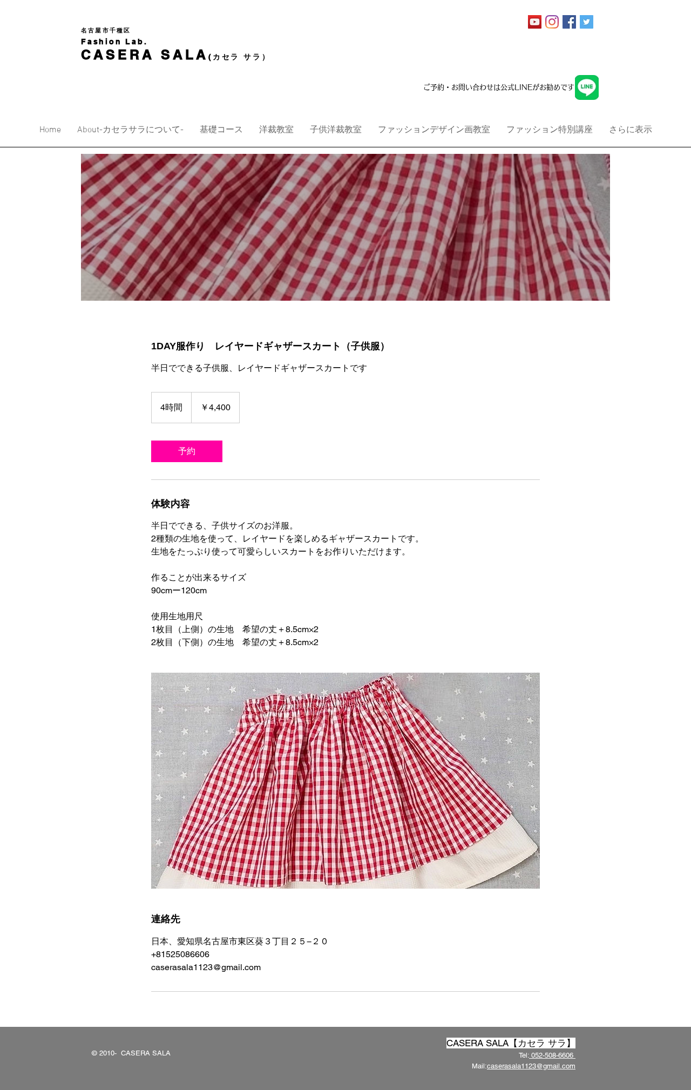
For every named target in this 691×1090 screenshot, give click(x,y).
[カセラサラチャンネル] (534, 22)
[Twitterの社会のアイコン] (586, 22)
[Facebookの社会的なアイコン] (569, 22)
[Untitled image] (345, 781)
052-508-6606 (552, 1055)
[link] (186, 451)
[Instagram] (552, 22)
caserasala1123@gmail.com (531, 1066)
